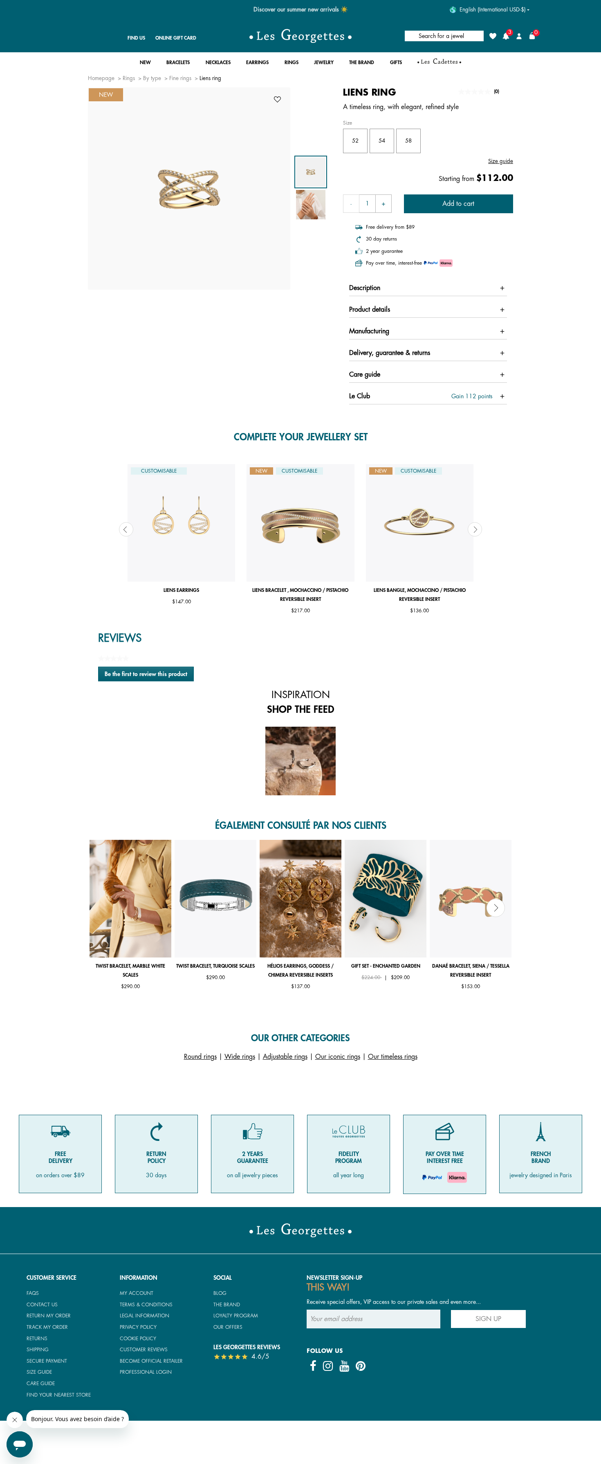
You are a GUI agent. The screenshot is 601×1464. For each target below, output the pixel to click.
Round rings (200, 1056)
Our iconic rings (337, 1056)
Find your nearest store (59, 1395)
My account (136, 1293)
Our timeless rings (392, 1056)
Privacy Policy (138, 1327)
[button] (145, 65)
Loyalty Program (235, 1315)
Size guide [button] (500, 161)
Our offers (227, 1327)
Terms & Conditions (146, 1304)
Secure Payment (47, 1361)
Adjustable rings (285, 1056)
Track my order (47, 1327)
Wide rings (239, 1056)
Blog (219, 1293)
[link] (439, 64)
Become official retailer (151, 1361)
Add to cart (458, 204)
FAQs (33, 1293)
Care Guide (41, 1383)
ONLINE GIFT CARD (175, 38)
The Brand (226, 1304)
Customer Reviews (144, 1349)
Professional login (146, 1372)
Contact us (42, 1304)
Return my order (49, 1315)
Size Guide (39, 1372)
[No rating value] (476, 91)
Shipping (38, 1349)
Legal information (144, 1315)
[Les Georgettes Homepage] (300, 36)
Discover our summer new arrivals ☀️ (300, 10)
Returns (37, 1338)
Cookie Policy (138, 1338)
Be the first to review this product (149, 676)
